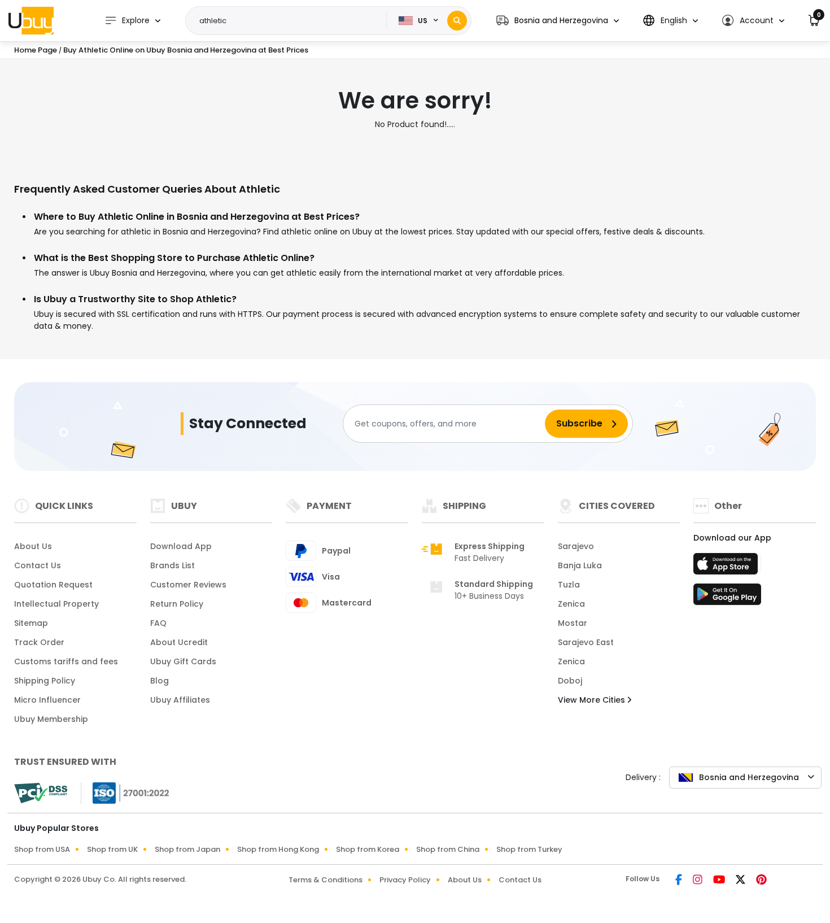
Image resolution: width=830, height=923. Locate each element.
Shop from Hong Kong (278, 849)
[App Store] (727, 567)
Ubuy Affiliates (180, 700)
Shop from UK (112, 849)
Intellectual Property (56, 603)
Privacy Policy (405, 879)
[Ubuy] (31, 20)
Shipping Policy (44, 680)
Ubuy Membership (51, 719)
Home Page (35, 50)
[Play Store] (727, 598)
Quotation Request (53, 584)
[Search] (457, 21)
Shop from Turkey (529, 849)
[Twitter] (741, 880)
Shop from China (447, 849)
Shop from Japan (187, 849)
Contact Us (37, 565)
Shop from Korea (367, 849)
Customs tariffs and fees (66, 661)
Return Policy (176, 603)
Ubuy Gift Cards (183, 661)
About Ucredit (179, 642)
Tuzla (569, 584)
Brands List (172, 565)
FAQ (158, 623)
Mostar (572, 623)
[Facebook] (679, 880)
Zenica (571, 603)
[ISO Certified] (125, 792)
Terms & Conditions (325, 879)
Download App (181, 546)
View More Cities (592, 700)
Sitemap (31, 623)
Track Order (39, 642)
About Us (33, 546)
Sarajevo (576, 546)
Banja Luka (580, 565)
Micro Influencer (47, 700)
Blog (159, 680)
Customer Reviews (188, 584)
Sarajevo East (586, 642)
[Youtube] (720, 880)
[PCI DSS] (40, 793)
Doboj (570, 680)
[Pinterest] (761, 880)
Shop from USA (42, 849)
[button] (557, 21)
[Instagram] (698, 880)
